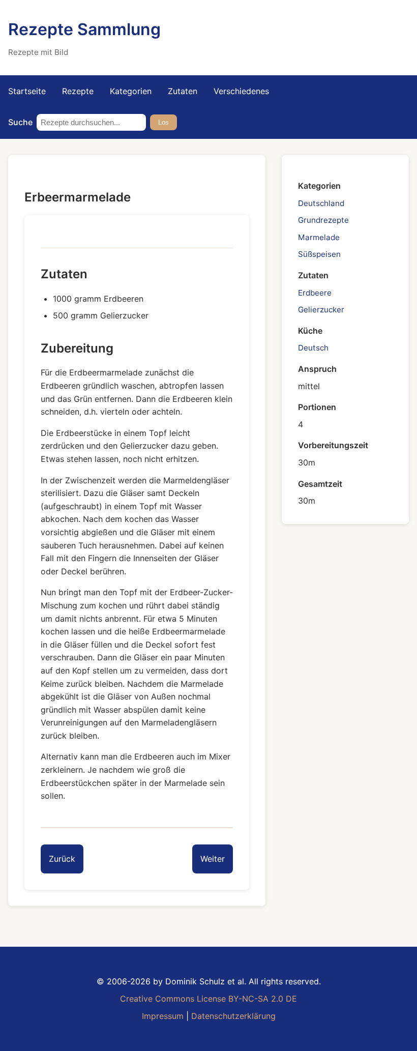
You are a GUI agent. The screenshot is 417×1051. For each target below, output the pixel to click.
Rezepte (78, 91)
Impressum (163, 1016)
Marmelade (319, 237)
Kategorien (131, 91)
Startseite (27, 91)
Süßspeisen (319, 254)
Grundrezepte (323, 220)
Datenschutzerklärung (233, 1016)
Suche (20, 122)
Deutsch (313, 348)
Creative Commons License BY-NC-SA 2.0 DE (208, 999)
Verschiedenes (241, 91)
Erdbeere (315, 293)
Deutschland (321, 203)
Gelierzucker (321, 309)
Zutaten (182, 91)
